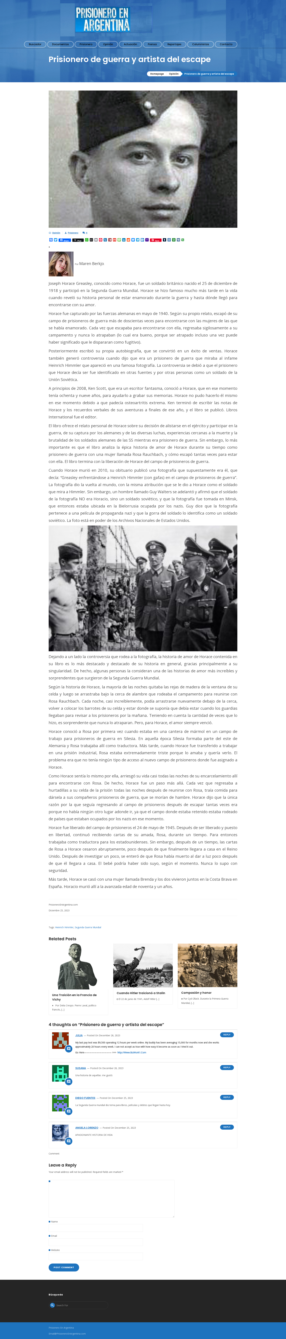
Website (55, 1250)
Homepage (157, 73)
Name (54, 1221)
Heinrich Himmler (64, 927)
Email (54, 1235)
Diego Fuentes (85, 1098)
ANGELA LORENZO (86, 1128)
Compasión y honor (196, 993)
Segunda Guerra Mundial (88, 927)
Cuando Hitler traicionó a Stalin (141, 993)
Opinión (174, 73)
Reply (227, 1034)
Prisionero (73, 232)
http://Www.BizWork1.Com (132, 1052)
